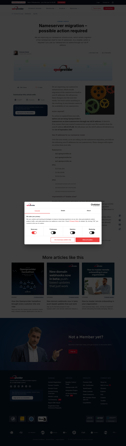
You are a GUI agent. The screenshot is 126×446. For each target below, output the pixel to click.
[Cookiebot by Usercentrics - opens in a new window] (92, 205)
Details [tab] (63, 210)
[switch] (53, 232)
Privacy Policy (74, 221)
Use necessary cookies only (62, 239)
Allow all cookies (87, 239)
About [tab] (89, 210)
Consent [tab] (37, 211)
